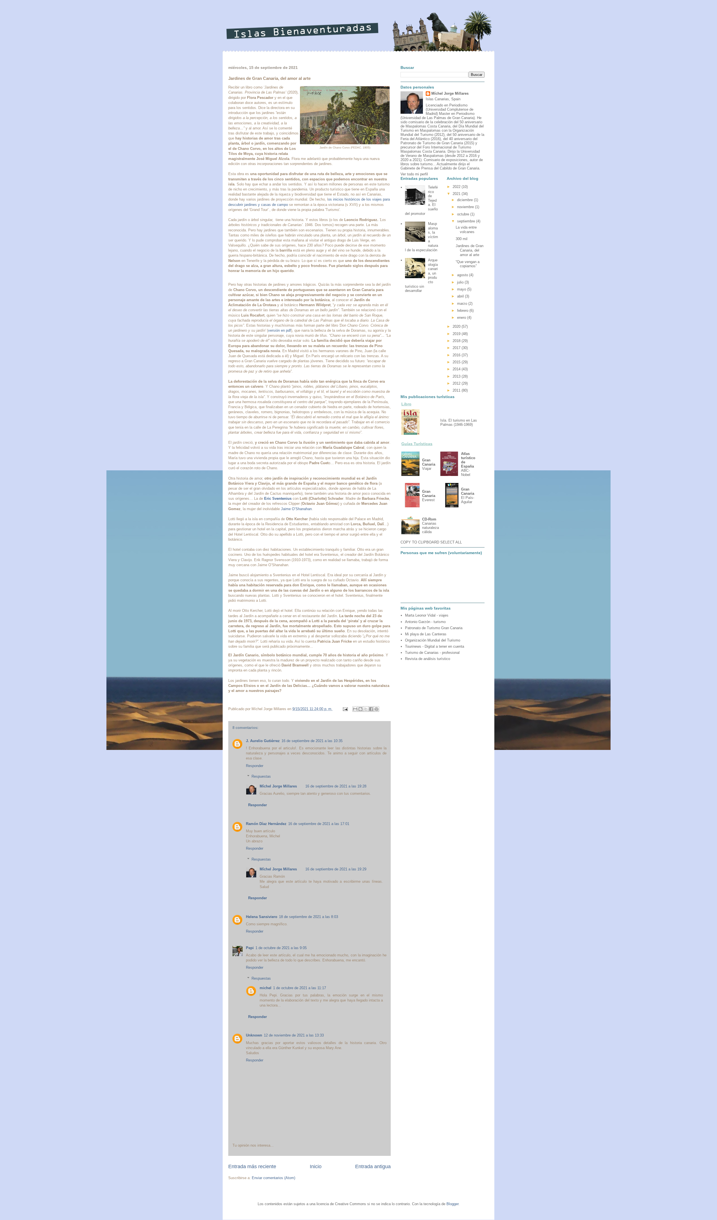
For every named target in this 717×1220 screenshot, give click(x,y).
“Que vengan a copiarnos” (467, 264)
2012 (457, 383)
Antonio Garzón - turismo (425, 622)
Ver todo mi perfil (414, 174)
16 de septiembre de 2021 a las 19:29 (335, 869)
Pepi (250, 948)
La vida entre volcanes (466, 229)
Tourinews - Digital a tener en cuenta (434, 646)
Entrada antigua (373, 1166)
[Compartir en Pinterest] (376, 709)
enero (462, 317)
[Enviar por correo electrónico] (355, 709)
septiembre (466, 221)
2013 (457, 376)
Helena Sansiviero (261, 917)
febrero (463, 310)
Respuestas (261, 776)
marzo (462, 303)
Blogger (452, 1204)
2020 (457, 326)
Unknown (254, 1035)
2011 (457, 390)
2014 (457, 369)
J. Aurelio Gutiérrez (263, 741)
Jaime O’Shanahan (296, 509)
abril (461, 296)
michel (265, 988)
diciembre (465, 200)
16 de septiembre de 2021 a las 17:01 (318, 824)
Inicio (316, 1166)
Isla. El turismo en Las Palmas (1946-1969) (458, 422)
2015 (457, 362)
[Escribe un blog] (360, 709)
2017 (457, 348)
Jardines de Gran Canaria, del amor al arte (469, 250)
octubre (463, 214)
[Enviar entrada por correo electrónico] (345, 709)
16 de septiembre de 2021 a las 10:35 (312, 741)
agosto (463, 275)
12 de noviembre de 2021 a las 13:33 (294, 1035)
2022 (457, 187)
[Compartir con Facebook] (371, 709)
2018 (457, 341)
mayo (462, 289)
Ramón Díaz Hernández (266, 824)
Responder (254, 766)
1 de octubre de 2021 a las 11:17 (299, 988)
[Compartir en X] (366, 709)
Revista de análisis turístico (427, 659)
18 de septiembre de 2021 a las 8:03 (308, 917)
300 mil (461, 239)
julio (461, 282)
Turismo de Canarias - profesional (432, 652)
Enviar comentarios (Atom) (273, 1178)
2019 (457, 334)
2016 (457, 355)
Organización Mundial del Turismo (432, 640)
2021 (457, 194)
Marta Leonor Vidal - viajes (426, 615)
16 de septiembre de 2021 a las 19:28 (335, 786)
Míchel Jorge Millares (278, 786)
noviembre (466, 207)
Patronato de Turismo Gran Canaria (433, 628)
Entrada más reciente (252, 1166)
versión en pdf (279, 330)
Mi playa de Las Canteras (425, 634)
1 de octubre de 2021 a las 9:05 (281, 948)
